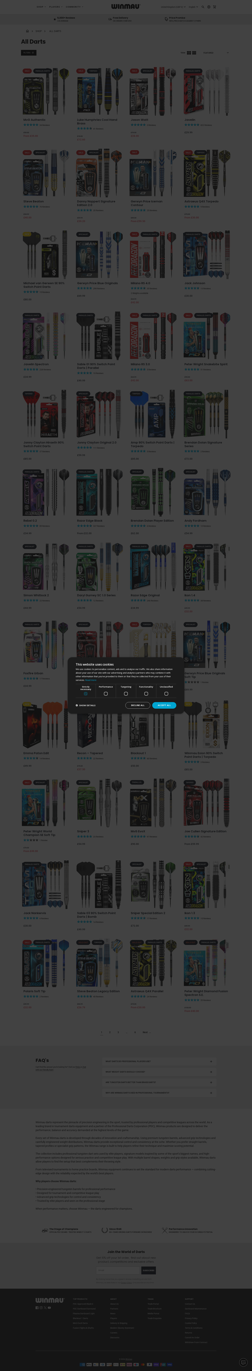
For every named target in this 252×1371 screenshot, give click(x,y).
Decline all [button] (138, 705)
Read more (90, 680)
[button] (86, 705)
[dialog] (126, 685)
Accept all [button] (164, 705)
